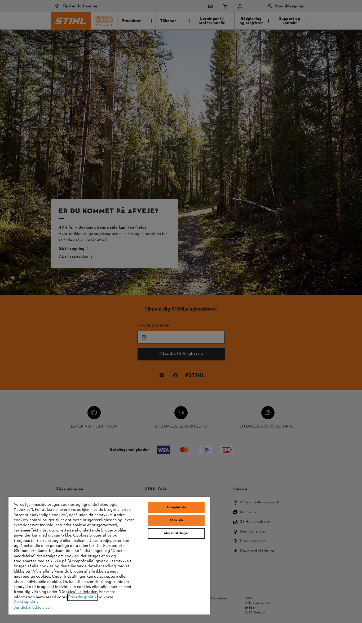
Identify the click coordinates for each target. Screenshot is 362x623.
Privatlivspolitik (82, 597)
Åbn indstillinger (176, 533)
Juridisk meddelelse (32, 608)
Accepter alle (176, 507)
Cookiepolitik (26, 602)
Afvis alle (176, 520)
